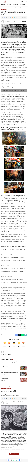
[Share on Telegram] (10, 18)
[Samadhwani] (5, 1)
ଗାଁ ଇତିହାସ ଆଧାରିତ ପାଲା (6, 366)
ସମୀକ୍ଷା (3, 388)
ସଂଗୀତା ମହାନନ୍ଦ (7, 21)
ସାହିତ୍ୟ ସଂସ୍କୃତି (8, 388)
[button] (2, 1)
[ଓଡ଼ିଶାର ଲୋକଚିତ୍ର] (23, 380)
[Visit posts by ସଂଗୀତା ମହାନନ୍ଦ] (2, 352)
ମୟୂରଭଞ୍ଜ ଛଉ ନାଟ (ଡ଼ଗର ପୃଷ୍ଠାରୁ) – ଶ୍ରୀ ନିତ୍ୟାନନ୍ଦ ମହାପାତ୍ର (13, 361)
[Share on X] (6, 18)
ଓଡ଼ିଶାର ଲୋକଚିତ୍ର (5, 378)
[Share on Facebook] (4, 18)
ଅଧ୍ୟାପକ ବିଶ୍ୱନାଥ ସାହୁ (8, 401)
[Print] (16, 18)
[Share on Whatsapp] (8, 18)
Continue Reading (14, 453)
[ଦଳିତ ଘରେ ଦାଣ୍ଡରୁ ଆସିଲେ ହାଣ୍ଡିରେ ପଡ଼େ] (23, 374)
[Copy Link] (14, 18)
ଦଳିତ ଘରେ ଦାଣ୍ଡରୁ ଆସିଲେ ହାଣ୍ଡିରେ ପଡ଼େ (9, 372)
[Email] (12, 18)
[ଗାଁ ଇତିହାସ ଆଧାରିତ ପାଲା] (23, 368)
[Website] (26, 352)
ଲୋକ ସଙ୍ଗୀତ (4, 9)
